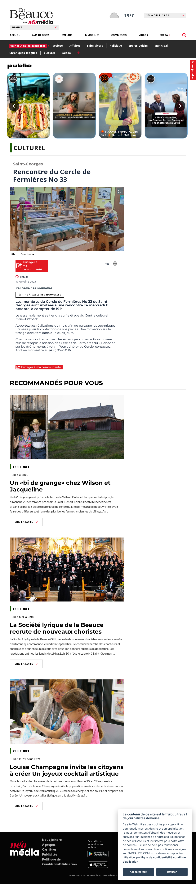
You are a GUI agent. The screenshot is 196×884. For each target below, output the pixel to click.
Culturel (49, 53)
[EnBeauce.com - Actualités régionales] (31, 16)
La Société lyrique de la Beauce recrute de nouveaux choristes (57, 628)
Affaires (74, 45)
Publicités (49, 854)
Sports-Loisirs (138, 45)
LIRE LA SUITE (24, 522)
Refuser (172, 871)
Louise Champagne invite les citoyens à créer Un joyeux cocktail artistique (66, 770)
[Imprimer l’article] (115, 264)
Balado (66, 53)
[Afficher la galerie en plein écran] (120, 191)
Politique (116, 45)
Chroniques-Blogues (23, 53)
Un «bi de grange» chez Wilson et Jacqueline (60, 486)
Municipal (161, 45)
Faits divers (95, 45)
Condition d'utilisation (59, 864)
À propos (49, 845)
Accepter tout (138, 871)
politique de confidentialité (154, 857)
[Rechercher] (184, 35)
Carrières (49, 849)
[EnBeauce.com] (24, 853)
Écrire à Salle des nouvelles (40, 294)
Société (57, 45)
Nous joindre (52, 840)
